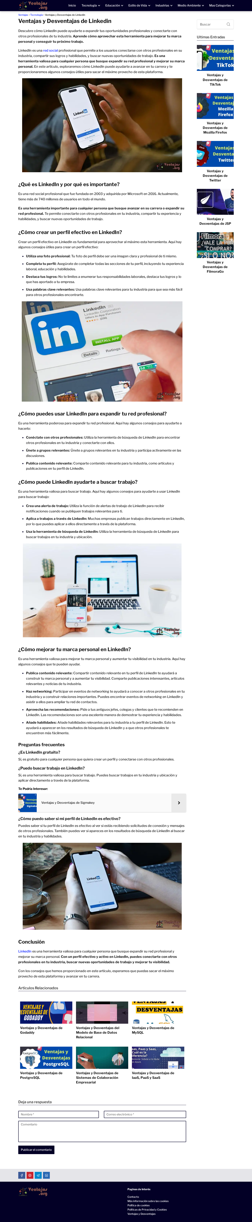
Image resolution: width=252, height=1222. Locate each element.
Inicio (72, 5)
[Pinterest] (30, 1175)
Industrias (162, 5)
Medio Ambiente (189, 5)
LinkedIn (25, 951)
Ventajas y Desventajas (141, 1213)
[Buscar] (227, 23)
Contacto (133, 1196)
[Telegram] (38, 1175)
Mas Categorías (220, 5)
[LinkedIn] (46, 1175)
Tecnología (89, 5)
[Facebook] (21, 1175)
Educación (112, 5)
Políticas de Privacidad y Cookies (147, 1209)
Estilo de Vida (137, 5)
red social (50, 50)
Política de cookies (138, 1205)
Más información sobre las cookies (148, 1201)
